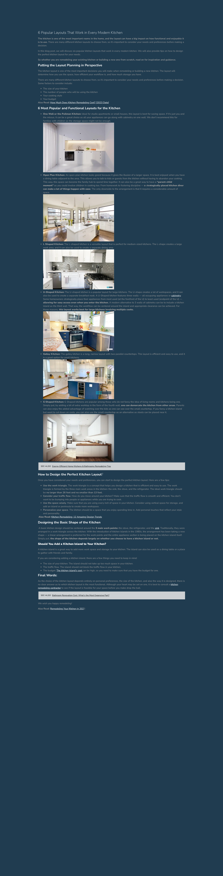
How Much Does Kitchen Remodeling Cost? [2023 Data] (79, 102)
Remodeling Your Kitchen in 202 (67, 608)
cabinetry (176, 295)
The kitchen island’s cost (70, 570)
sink (157, 528)
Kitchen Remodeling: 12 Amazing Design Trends (76, 516)
